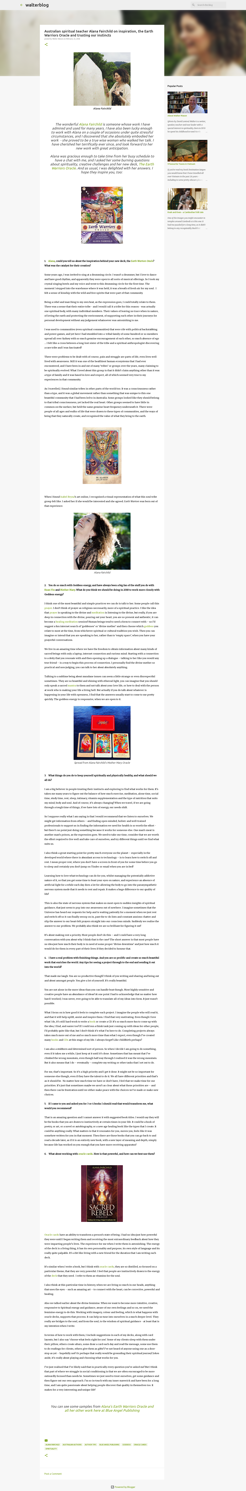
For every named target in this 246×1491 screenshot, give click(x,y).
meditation (98, 612)
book (93, 1021)
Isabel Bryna (67, 496)
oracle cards (85, 1153)
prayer (48, 608)
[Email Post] (46, 1441)
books (54, 1039)
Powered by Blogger (124, 1487)
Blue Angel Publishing (109, 1445)
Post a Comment (53, 1473)
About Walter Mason (177, 116)
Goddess (127, 1445)
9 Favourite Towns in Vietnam (181, 164)
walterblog (37, 4)
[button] (46, 45)
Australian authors (72, 1445)
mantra (72, 685)
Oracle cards (51, 1234)
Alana (51, 261)
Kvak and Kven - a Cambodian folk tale (185, 212)
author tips (90, 1445)
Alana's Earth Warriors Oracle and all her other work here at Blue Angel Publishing (109, 1408)
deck (54, 1275)
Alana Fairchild (90, 124)
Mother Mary (67, 589)
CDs (66, 1039)
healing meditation (67, 621)
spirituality (51, 1449)
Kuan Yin (49, 589)
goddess (149, 626)
